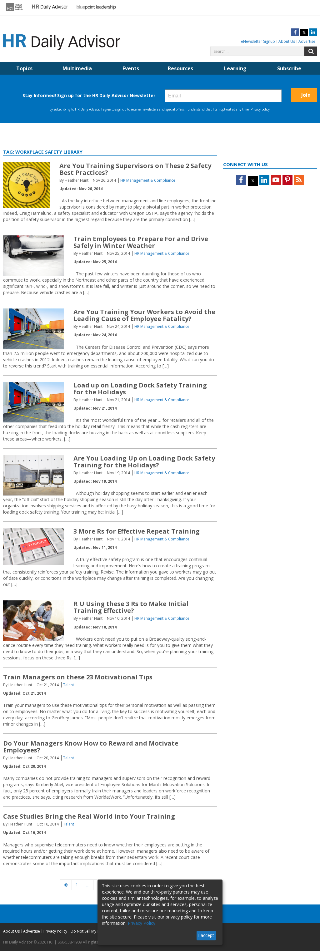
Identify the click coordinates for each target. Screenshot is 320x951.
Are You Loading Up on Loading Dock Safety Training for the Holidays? (144, 461)
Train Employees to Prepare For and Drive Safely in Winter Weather (140, 242)
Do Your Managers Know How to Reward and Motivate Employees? (90, 746)
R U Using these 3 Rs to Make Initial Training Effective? (130, 607)
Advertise (306, 41)
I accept (206, 935)
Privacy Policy (55, 931)
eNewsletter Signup (258, 41)
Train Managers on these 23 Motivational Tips (77, 677)
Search (310, 51)
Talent (68, 684)
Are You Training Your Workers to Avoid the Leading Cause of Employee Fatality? (144, 315)
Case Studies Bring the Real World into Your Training (89, 816)
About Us (286, 41)
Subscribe (289, 68)
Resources (180, 68)
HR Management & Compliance (147, 180)
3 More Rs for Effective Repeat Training (136, 531)
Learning (235, 68)
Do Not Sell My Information (94, 931)
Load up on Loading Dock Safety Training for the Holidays (140, 388)
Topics (24, 68)
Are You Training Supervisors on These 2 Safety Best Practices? (135, 169)
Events (130, 68)
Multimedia (77, 68)
